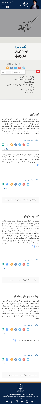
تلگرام (23, 67)
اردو (3, 2)
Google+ (19, 67)
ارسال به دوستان (7, 67)
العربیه (6, 2)
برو (3, 72)
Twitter (15, 67)
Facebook (11, 67)
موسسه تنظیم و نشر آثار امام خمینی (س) (18, 396)
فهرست (38, 71)
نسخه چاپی (7, 144)
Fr (12, 2)
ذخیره (3, 144)
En (10, 2)
